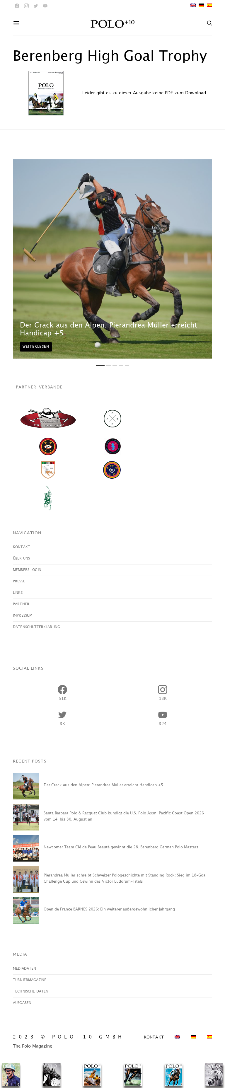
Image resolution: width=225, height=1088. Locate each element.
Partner (21, 604)
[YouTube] (45, 6)
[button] (100, 365)
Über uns (21, 558)
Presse (19, 581)
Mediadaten (24, 968)
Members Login (27, 570)
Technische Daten (30, 991)
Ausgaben (22, 1003)
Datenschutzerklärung (36, 627)
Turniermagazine (29, 980)
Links (18, 592)
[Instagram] (26, 6)
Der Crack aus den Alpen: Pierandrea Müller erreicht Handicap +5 (103, 785)
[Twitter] (36, 6)
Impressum (22, 615)
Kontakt (21, 547)
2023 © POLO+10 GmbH (69, 1037)
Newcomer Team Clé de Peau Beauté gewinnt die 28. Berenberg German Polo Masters (121, 847)
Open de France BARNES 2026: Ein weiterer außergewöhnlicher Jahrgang (109, 909)
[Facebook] (17, 6)
